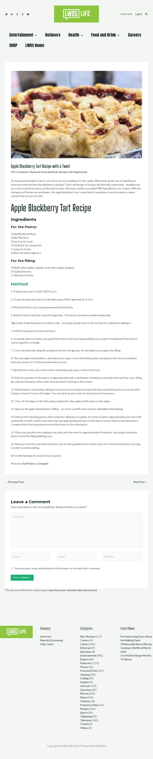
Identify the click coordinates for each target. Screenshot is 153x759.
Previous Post (14, 482)
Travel (84, 724)
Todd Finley (28, 463)
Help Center (47, 644)
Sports (84, 712)
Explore (84, 659)
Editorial (85, 647)
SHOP (13, 45)
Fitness (84, 667)
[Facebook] (22, 14)
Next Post (141, 482)
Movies (84, 693)
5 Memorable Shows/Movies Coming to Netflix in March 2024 (136, 648)
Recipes (63, 172)
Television (86, 720)
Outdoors (52, 35)
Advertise (45, 636)
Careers (134, 35)
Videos (84, 727)
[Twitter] (6, 14)
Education (85, 651)
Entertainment (21, 35)
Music (83, 697)
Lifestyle (85, 686)
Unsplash (43, 463)
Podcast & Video (89, 705)
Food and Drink (103, 35)
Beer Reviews (87, 636)
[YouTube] (28, 14)
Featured (35, 172)
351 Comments (19, 172)
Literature (86, 689)
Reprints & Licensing (51, 640)
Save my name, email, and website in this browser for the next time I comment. (58, 568)
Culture (84, 644)
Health (73, 35)
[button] (126, 14)
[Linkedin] (12, 14)
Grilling (84, 678)
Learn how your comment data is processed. (72, 590)
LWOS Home (34, 45)
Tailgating (86, 716)
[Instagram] (17, 14)
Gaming (84, 674)
